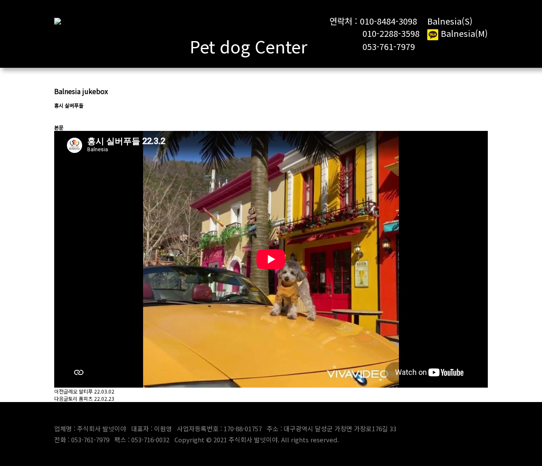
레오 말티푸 (80, 391)
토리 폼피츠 (80, 398)
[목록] (58, 116)
